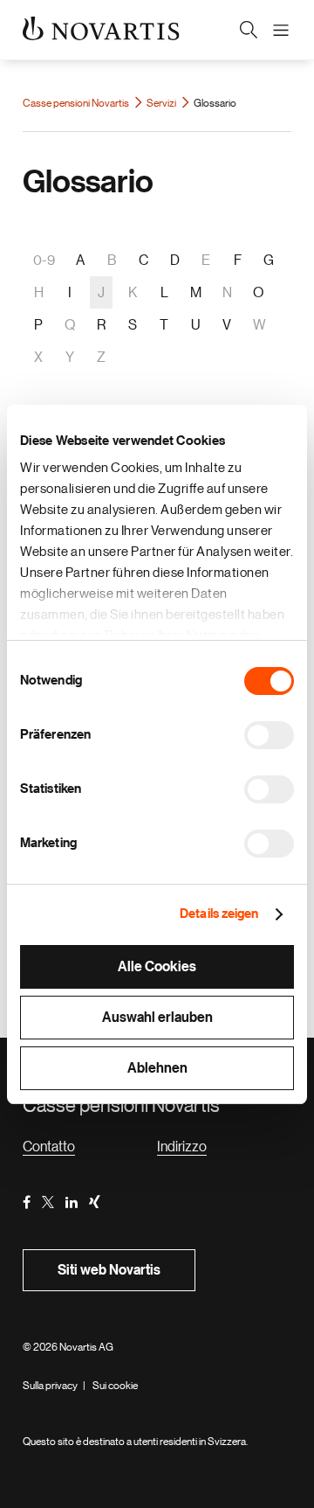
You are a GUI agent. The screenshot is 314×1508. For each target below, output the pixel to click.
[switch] (269, 735)
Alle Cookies (157, 967)
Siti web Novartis (109, 1270)
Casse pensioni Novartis (77, 103)
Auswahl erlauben (157, 1018)
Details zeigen (219, 914)
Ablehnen (157, 1068)
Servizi (162, 103)
